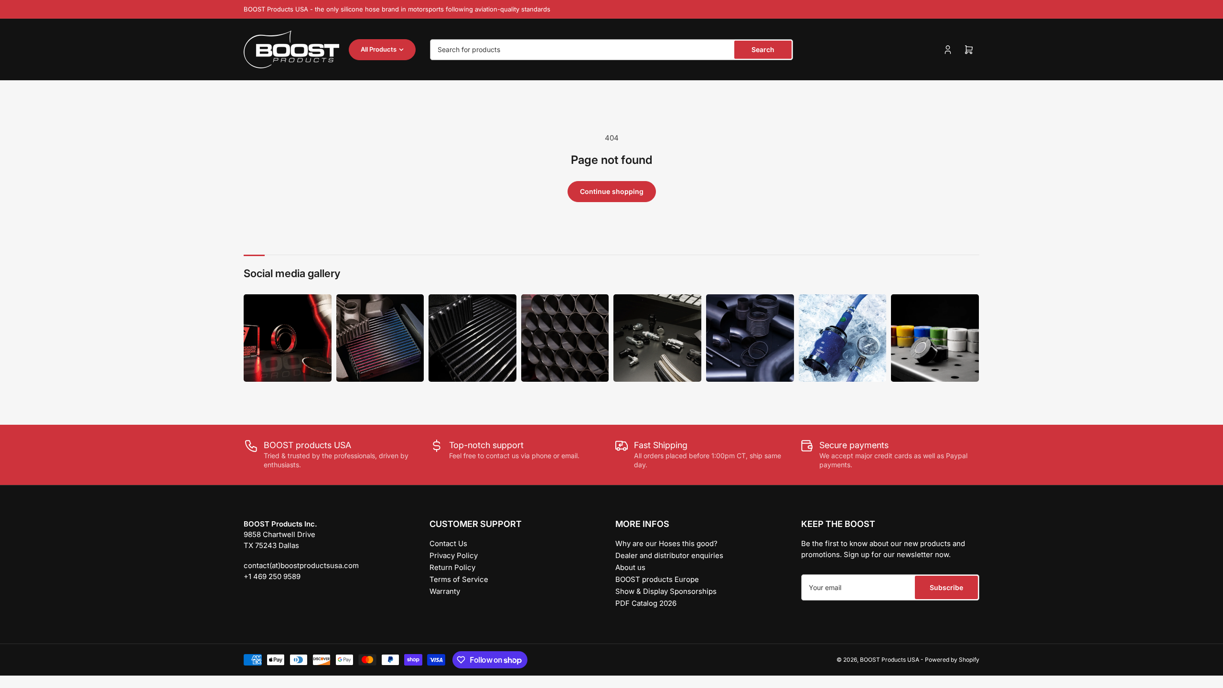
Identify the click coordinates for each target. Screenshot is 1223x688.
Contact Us (448, 543)
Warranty (444, 591)
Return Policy (452, 567)
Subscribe (946, 587)
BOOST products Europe (657, 579)
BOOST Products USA (889, 659)
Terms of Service (458, 579)
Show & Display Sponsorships (666, 591)
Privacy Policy (453, 555)
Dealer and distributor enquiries (669, 555)
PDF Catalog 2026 (645, 603)
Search (762, 49)
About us (630, 567)
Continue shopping (612, 191)
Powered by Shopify (952, 659)
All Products (379, 49)
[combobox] (611, 49)
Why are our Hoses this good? (666, 543)
